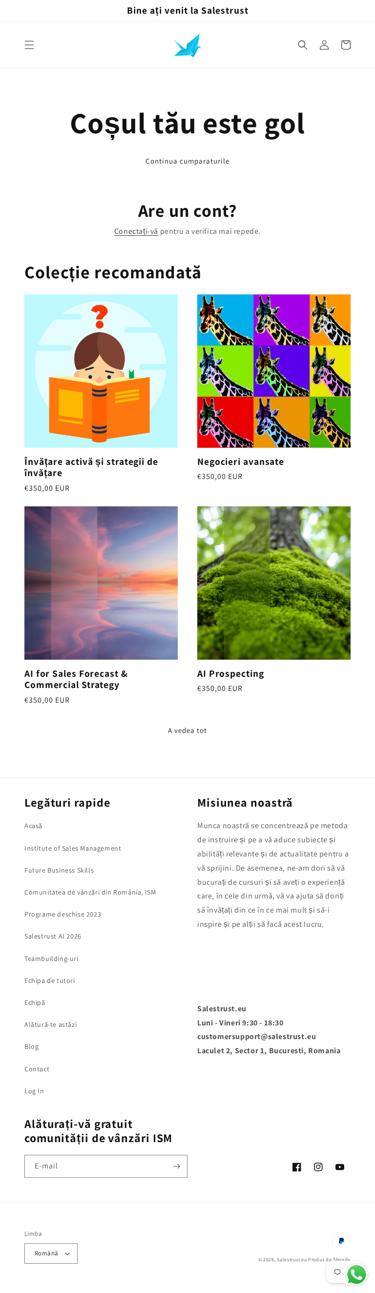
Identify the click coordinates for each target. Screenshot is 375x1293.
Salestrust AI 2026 (53, 936)
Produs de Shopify (329, 1259)
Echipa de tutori (49, 980)
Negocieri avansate (240, 461)
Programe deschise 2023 (62, 914)
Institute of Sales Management (72, 848)
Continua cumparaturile (187, 161)
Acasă (33, 825)
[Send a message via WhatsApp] (356, 1274)
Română (46, 1253)
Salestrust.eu (292, 1259)
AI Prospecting (230, 673)
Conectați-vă (136, 231)
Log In (34, 1090)
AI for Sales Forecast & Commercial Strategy (76, 679)
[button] (29, 45)
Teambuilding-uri (51, 958)
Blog (31, 1046)
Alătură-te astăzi (50, 1024)
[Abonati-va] (176, 1166)
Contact (36, 1068)
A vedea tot (187, 730)
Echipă (34, 1002)
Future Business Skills (59, 870)
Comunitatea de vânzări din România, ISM (90, 892)
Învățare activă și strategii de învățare (91, 467)
